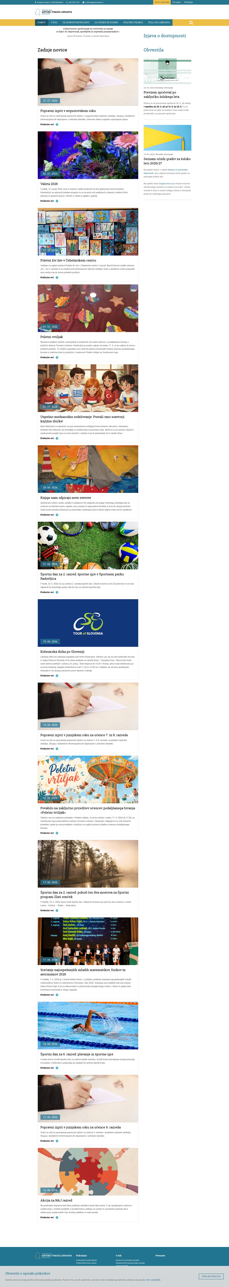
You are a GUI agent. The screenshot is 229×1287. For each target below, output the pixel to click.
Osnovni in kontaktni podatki (127, 1260)
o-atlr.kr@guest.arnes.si (94, 2)
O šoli (54, 22)
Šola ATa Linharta (159, 22)
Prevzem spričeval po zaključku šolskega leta (161, 94)
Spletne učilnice (133, 22)
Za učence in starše (106, 22)
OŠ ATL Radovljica (162, 2)
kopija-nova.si (165, 183)
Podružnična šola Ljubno (86, 1263)
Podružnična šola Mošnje (86, 1260)
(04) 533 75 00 (74, 2)
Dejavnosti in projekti (76, 22)
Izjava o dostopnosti (165, 35)
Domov (41, 22)
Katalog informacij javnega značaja (130, 1263)
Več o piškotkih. (153, 1280)
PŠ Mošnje (188, 2)
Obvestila (154, 50)
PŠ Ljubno (177, 2)
